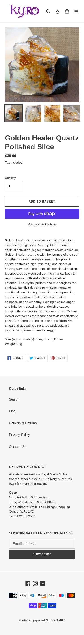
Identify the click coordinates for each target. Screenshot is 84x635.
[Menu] (76, 11)
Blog (12, 411)
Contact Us (17, 446)
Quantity (10, 178)
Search (14, 399)
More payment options (42, 224)
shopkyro (34, 620)
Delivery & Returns (23, 423)
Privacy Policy (19, 435)
